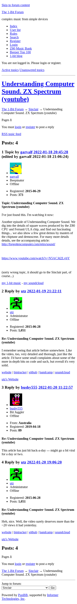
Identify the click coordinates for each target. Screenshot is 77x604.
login (18, 127)
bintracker (20, 372)
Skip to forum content (16, 5)
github (33, 372)
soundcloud (62, 372)
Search (14, 37)
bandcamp (46, 372)
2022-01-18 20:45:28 (50, 152)
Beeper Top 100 (20, 52)
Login (14, 44)
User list (15, 30)
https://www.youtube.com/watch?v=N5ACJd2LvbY (36, 258)
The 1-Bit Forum (13, 12)
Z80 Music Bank (21, 48)
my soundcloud (34, 283)
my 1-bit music (11, 283)
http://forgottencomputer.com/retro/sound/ (28, 244)
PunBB (23, 595)
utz (23, 291)
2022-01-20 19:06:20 (44, 462)
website (6, 372)
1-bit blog (16, 56)
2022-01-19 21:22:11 (44, 291)
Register (15, 41)
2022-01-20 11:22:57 (55, 387)
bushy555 (29, 387)
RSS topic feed (11, 134)
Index (13, 26)
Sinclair (33, 109)
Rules (13, 33)
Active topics (10, 70)
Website (10, 379)
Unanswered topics (32, 70)
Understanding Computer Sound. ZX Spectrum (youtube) (38, 91)
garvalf (26, 152)
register (30, 127)
